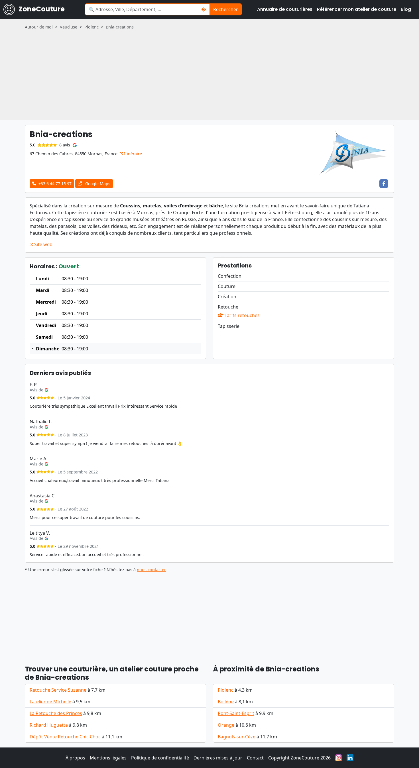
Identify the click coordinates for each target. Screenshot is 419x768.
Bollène (226, 701)
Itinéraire (132, 153)
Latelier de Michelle (50, 701)
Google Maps (97, 183)
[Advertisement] (209, 73)
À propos (75, 758)
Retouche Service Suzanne (58, 690)
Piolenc (225, 690)
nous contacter (151, 569)
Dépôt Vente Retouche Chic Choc (65, 737)
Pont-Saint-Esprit (236, 713)
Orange (226, 725)
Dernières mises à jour (218, 758)
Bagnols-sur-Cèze (236, 737)
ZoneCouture (41, 9)
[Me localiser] (204, 9)
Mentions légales (108, 758)
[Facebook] (383, 183)
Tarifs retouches (241, 315)
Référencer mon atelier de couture (356, 9)
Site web (42, 244)
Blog (406, 9)
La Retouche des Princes (56, 713)
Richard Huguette (49, 725)
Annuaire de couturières (284, 9)
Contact (255, 758)
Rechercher (225, 9)
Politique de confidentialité (160, 758)
